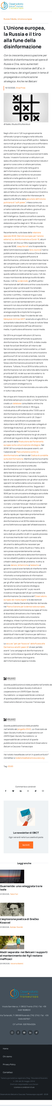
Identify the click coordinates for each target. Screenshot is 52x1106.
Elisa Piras (20, 87)
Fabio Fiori (14, 894)
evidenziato (23, 281)
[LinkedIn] (21, 791)
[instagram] (12, 1032)
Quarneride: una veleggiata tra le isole (21, 887)
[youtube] (24, 1032)
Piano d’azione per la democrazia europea (26, 606)
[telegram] (36, 1032)
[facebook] (18, 1032)
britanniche (23, 565)
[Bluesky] (13, 791)
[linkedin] (30, 1032)
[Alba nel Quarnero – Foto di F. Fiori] (12, 870)
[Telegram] (35, 791)
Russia (7, 19)
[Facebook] (6, 791)
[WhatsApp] (28, 791)
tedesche (34, 565)
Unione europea (24, 19)
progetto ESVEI (24, 729)
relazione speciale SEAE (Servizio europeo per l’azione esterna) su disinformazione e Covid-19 (24, 236)
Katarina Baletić (17, 963)
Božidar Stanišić (16, 927)
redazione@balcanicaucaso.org (29, 758)
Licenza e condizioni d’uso (24, 1087)
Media (13, 19)
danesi (14, 565)
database (17, 403)
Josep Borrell (22, 246)
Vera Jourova (35, 249)
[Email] (43, 791)
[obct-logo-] (24, 987)
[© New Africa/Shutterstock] (12, 936)
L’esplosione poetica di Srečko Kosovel (19, 920)
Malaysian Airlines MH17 (14, 319)
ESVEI (10, 766)
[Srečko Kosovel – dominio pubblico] (12, 903)
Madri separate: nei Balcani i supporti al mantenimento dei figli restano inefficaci (24, 955)
